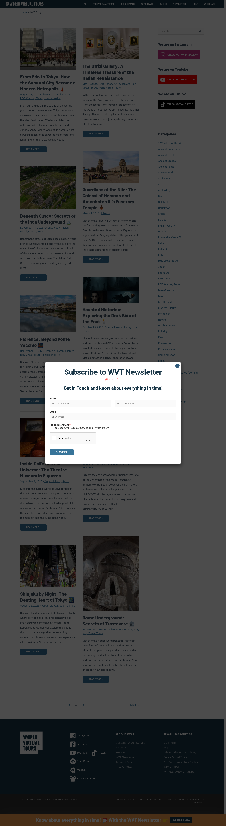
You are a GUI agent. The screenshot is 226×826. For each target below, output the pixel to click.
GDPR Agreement (60, 425)
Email (53, 411)
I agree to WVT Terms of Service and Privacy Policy (81, 427)
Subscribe (61, 452)
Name (54, 398)
